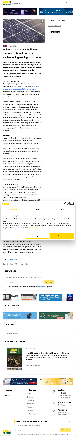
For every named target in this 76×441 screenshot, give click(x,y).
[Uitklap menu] (72, 3)
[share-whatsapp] (27, 264)
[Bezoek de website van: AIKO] (20, 297)
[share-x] (16, 264)
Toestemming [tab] (13, 209)
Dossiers (8, 390)
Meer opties (37, 236)
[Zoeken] (66, 3)
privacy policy (65, 434)
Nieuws (15, 3)
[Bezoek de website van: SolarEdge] (20, 316)
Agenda (7, 395)
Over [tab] (62, 209)
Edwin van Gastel (12, 259)
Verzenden (65, 430)
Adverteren (30, 404)
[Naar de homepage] (7, 3)
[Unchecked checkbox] (15, 435)
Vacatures (30, 410)
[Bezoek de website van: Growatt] (56, 316)
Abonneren (30, 407)
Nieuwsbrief (31, 400)
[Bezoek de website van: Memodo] (56, 381)
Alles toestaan (62, 236)
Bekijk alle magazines (33, 365)
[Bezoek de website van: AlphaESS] (56, 297)
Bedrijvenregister (32, 414)
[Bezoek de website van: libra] (56, 11)
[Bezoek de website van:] (20, 11)
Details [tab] (38, 209)
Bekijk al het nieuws (54, 26)
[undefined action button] (58, 430)
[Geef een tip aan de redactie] (53, 403)
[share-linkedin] (22, 264)
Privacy (29, 394)
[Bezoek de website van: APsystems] (20, 381)
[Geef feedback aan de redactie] (53, 391)
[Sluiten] (70, 421)
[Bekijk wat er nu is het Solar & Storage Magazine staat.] (14, 359)
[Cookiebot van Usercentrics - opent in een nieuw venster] (66, 203)
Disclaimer (30, 397)
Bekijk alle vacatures (12, 334)
